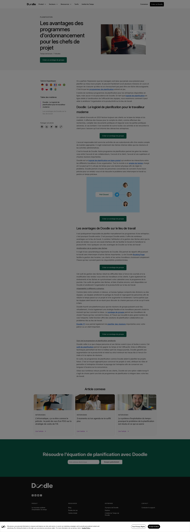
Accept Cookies (154, 526)
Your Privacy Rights (138, 526)
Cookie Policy (86, 528)
